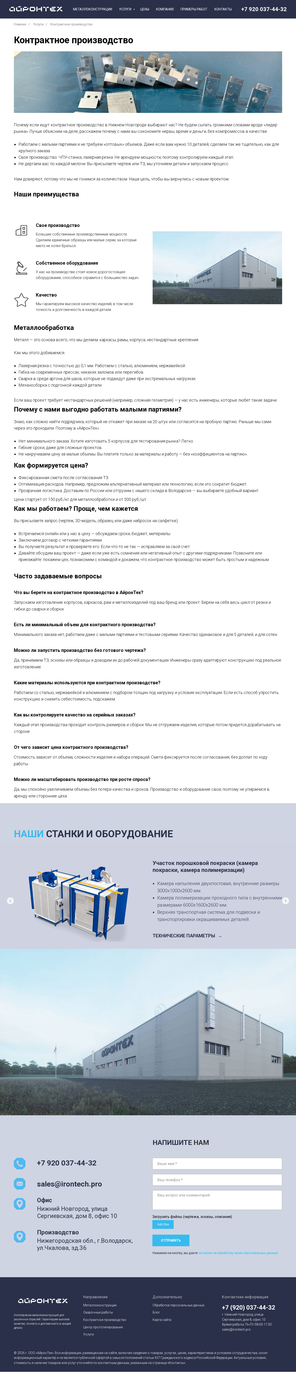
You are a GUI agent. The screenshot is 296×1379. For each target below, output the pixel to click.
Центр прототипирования (103, 1327)
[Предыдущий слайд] (10, 900)
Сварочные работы (98, 1312)
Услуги (125, 9)
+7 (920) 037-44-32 (248, 1307)
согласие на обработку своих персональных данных (238, 1253)
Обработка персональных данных (178, 1305)
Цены (144, 9)
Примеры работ (194, 9)
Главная (20, 24)
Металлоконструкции (92, 9)
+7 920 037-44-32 (264, 9)
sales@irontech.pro (69, 1184)
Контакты (223, 9)
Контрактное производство (104, 1320)
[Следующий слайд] (285, 900)
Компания (165, 9)
